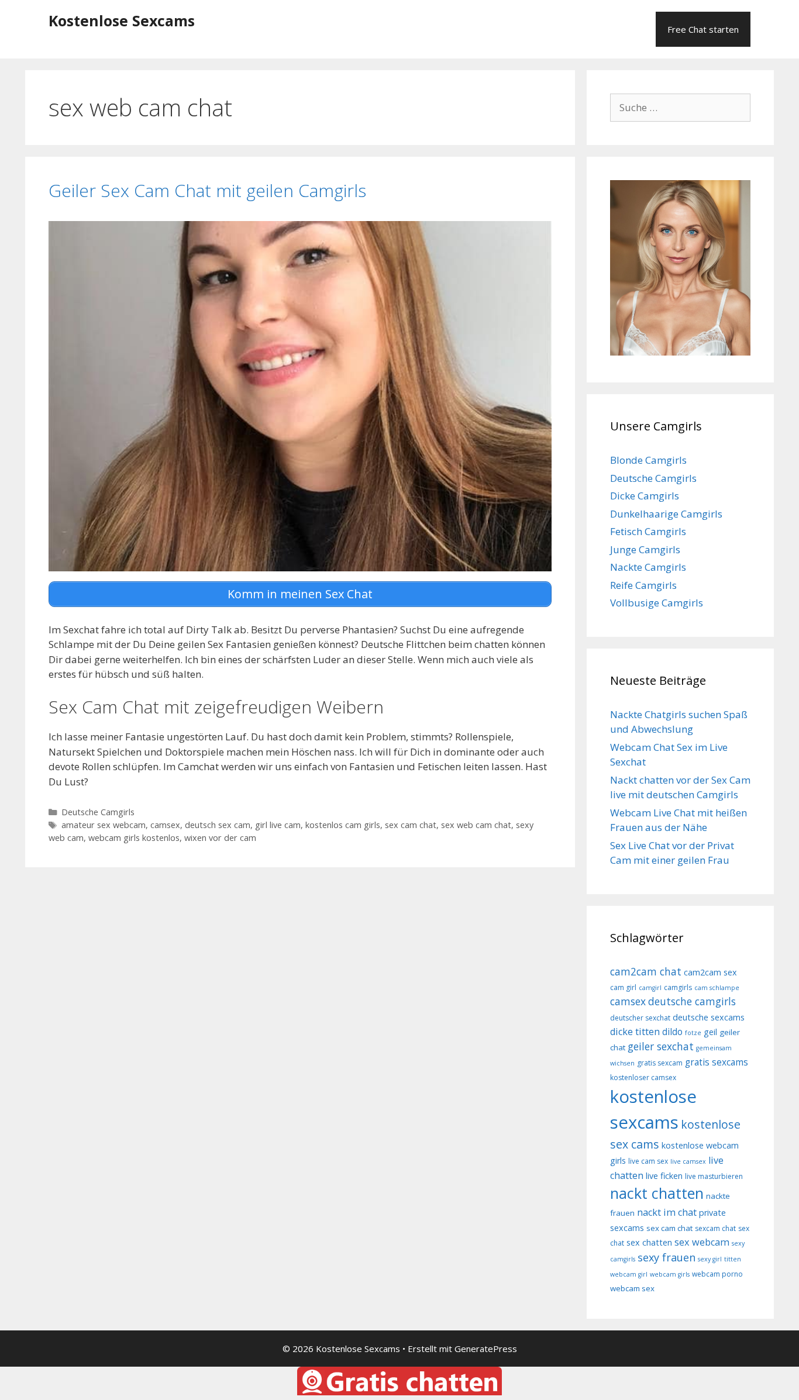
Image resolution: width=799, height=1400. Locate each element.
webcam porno (717, 1274)
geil (710, 1031)
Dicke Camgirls (644, 495)
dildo (672, 1031)
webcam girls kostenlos (134, 837)
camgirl (650, 988)
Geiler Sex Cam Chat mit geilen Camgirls (207, 190)
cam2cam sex (710, 972)
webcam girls (670, 1274)
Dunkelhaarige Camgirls (666, 513)
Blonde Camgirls (648, 460)
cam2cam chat (645, 971)
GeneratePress (485, 1348)
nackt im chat (667, 1212)
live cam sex (648, 1161)
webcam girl (629, 1274)
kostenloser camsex (643, 1077)
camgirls (678, 987)
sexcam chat (715, 1228)
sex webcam (701, 1242)
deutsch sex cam (217, 824)
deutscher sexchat (640, 1018)
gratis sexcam (660, 1063)
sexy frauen (666, 1257)
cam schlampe (716, 988)
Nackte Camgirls (648, 567)
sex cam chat (410, 824)
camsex (165, 824)
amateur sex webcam (103, 824)
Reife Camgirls (643, 585)
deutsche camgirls (692, 1001)
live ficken (664, 1175)
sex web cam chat (476, 824)
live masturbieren (714, 1176)
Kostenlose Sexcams (122, 20)
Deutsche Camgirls (98, 812)
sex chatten (649, 1242)
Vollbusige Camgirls (656, 602)
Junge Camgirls (645, 549)
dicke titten (635, 1031)
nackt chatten (657, 1193)
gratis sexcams (716, 1062)
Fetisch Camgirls (648, 531)
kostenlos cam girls (342, 824)
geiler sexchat (661, 1046)
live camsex (688, 1161)
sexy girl (710, 1259)
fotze (693, 1033)
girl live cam (278, 824)
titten (732, 1259)
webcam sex (632, 1288)
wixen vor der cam (220, 837)
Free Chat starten (703, 29)
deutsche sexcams (709, 1017)
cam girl (623, 987)
